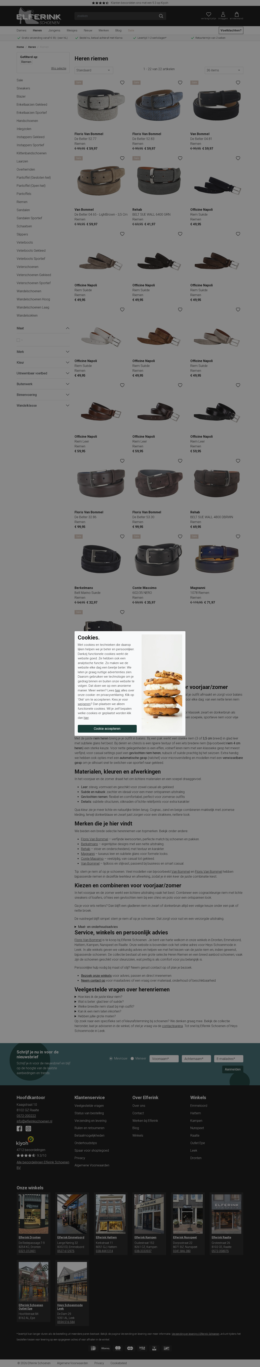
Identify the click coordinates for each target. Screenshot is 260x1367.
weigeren (84, 704)
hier (117, 690)
